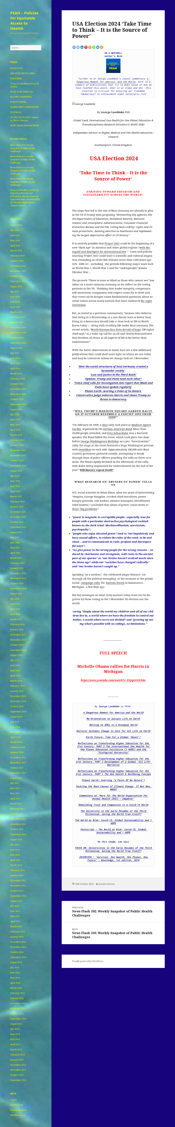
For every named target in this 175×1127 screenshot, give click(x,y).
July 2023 (14, 414)
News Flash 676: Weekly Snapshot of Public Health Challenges (22, 148)
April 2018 (15, 737)
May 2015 (15, 916)
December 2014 (18, 941)
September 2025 (18, 281)
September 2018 (18, 711)
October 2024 (16, 337)
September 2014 (18, 957)
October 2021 (16, 522)
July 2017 (14, 783)
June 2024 (15, 358)
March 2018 (16, 742)
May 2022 (15, 486)
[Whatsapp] (93, 47)
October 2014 (16, 952)
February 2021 (17, 563)
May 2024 (15, 363)
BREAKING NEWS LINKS (22, 73)
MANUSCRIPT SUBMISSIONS (24, 107)
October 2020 (16, 583)
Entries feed (16, 1104)
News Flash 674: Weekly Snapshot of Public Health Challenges (22, 170)
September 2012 (18, 1080)
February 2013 (17, 1054)
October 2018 (16, 706)
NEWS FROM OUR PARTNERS (24, 125)
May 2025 (15, 301)
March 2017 (16, 803)
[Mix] (89, 47)
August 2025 (16, 286)
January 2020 (16, 629)
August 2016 (16, 839)
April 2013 (15, 1044)
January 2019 (16, 691)
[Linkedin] (82, 47)
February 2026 (17, 255)
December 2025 (18, 265)
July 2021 (14, 537)
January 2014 (16, 998)
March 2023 (16, 434)
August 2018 (16, 716)
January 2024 (16, 383)
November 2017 (18, 762)
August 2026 (16, 225)
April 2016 (15, 860)
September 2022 (18, 465)
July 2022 (14, 475)
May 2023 (15, 424)
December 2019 (18, 634)
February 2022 (17, 501)
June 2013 (15, 1034)
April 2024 (15, 368)
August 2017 (16, 778)
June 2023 (15, 419)
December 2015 (18, 880)
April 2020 (15, 614)
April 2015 (15, 921)
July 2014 (14, 967)
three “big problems (84, 509)
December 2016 (18, 819)
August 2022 (16, 470)
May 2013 (15, 1039)
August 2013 (16, 1023)
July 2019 (14, 660)
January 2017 (16, 813)
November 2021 (18, 516)
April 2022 (15, 491)
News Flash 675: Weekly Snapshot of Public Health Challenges (22, 159)
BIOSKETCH (16, 68)
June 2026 (15, 235)
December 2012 (18, 1064)
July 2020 (14, 598)
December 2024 (18, 327)
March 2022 (16, 496)
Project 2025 (112, 243)
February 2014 (17, 993)
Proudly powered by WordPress (87, 961)
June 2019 (15, 665)
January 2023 (16, 445)
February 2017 (17, 808)
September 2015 (18, 895)
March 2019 (16, 680)
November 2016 (18, 824)
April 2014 (15, 982)
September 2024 (18, 342)
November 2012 (18, 1069)
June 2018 (15, 726)
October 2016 (16, 829)
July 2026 (14, 230)
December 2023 (18, 389)
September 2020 (18, 588)
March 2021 (16, 557)
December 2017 (18, 757)
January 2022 (16, 506)
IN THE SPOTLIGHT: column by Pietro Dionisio (24, 119)
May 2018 (15, 732)
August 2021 (16, 532)
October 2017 (16, 767)
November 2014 (18, 947)
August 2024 (16, 348)
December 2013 (18, 1003)
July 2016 (14, 844)
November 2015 (18, 885)
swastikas (85, 449)
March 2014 (16, 988)
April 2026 (15, 245)
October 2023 (16, 399)
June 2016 (15, 849)
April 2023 (15, 429)
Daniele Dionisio (107, 883)
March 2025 (16, 312)
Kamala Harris (115, 582)
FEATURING (16, 78)
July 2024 (14, 353)
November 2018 (18, 701)
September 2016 (18, 834)
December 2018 (18, 696)
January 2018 (16, 752)
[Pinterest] (86, 47)
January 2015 (16, 936)
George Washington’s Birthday (99, 441)
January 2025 (16, 322)
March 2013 (16, 1049)
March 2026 (16, 250)
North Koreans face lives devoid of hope (116, 329)
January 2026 (16, 260)
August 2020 (16, 593)
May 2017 (15, 793)
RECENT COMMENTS (21, 96)
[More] (101, 47)
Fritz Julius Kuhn (117, 433)
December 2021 (18, 511)
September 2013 (18, 1018)
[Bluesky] (97, 47)
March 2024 (16, 373)
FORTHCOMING (18, 101)
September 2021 (18, 527)
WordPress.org (17, 1115)
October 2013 (16, 1013)
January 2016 (16, 875)
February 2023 (17, 440)
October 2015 (16, 890)
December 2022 (18, 450)
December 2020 (18, 573)
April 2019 (15, 675)
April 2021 (15, 552)
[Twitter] (78, 47)
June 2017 (15, 788)
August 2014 (16, 962)
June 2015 (15, 911)
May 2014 (15, 977)
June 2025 (15, 296)
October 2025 (16, 276)
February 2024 (17, 378)
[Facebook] (74, 47)
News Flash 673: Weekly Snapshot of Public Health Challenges (22, 181)
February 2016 (17, 870)
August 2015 (16, 901)
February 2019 (17, 685)
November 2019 (18, 639)
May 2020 (15, 609)
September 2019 (18, 650)
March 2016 (16, 865)
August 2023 (16, 409)
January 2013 (16, 1059)
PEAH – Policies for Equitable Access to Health (24, 20)
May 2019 (15, 670)
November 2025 (18, 271)
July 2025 (14, 291)
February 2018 (17, 747)
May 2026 (15, 240)
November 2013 (18, 1008)
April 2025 (15, 306)
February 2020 (17, 624)
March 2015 (16, 926)
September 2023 (18, 404)
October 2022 (16, 460)
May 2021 (15, 547)
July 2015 (14, 906)
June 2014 (15, 972)
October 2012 (16, 1075)
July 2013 (14, 1029)
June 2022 (15, 481)
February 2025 (17, 317)
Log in (13, 1099)
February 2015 (17, 931)
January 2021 (16, 568)
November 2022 (18, 455)
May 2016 (15, 854)
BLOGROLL (16, 112)
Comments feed (18, 1110)
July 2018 (14, 721)
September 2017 (18, 772)
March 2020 (16, 619)
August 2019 (16, 655)
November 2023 (18, 394)
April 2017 (15, 798)
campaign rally (90, 582)
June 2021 (15, 542)
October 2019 (16, 644)
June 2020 (15, 603)
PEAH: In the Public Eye (21, 91)
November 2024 (18, 332)
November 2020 (18, 578)
